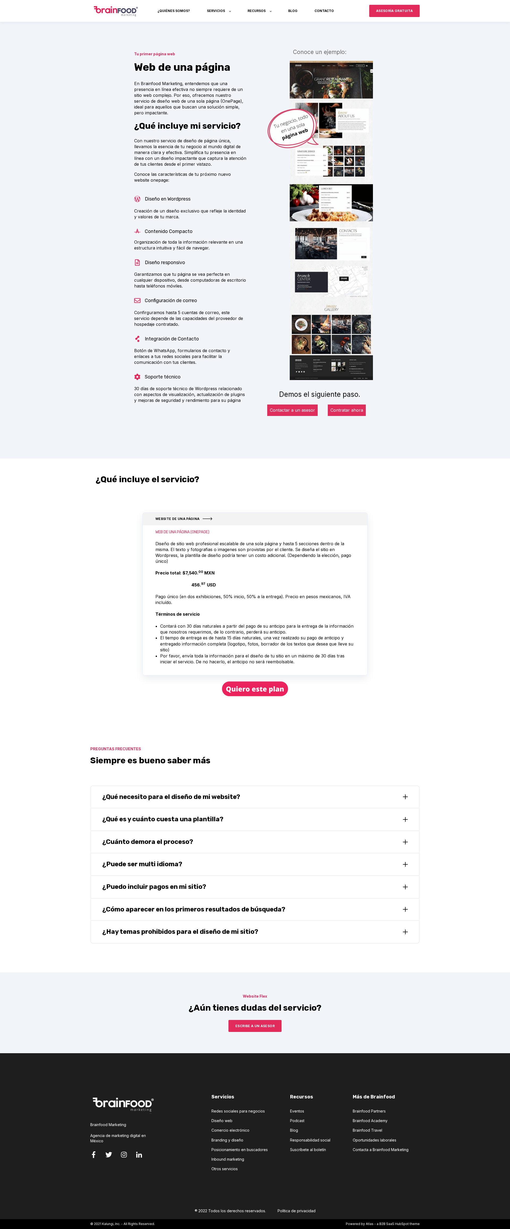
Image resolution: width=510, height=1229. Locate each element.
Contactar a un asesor (292, 410)
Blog (294, 1130)
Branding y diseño (227, 1140)
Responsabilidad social (310, 1140)
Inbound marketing (227, 1159)
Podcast (297, 1120)
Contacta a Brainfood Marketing (381, 1149)
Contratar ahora (346, 410)
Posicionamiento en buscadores (239, 1149)
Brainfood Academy (370, 1120)
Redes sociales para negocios (238, 1111)
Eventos (297, 1111)
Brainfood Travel (367, 1130)
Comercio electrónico (230, 1130)
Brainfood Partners (369, 1111)
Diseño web (221, 1120)
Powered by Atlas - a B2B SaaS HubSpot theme (383, 1224)
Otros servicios (224, 1168)
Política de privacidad (297, 1211)
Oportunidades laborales (374, 1140)
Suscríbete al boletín (308, 1149)
